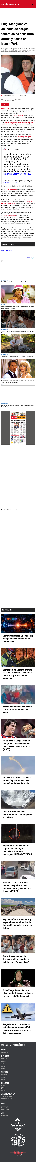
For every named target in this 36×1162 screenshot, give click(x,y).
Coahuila (3, 1090)
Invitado (3, 1079)
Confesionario (4, 1074)
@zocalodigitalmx (6, 250)
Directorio (3, 1100)
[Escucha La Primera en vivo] (18, 1124)
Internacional (4, 1058)
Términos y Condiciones (6, 1096)
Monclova (3, 1085)
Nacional (3, 1065)
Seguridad (3, 1066)
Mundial (3, 1068)
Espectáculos (4, 1060)
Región (3, 1088)
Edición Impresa (5, 1109)
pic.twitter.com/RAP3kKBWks (17, 175)
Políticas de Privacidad (6, 1098)
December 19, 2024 (10, 182)
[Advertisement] (18, 464)
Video (2, 1063)
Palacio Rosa (4, 1076)
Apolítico (3, 1077)
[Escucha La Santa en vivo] (18, 1140)
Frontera (3, 1087)
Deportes (3, 1061)
